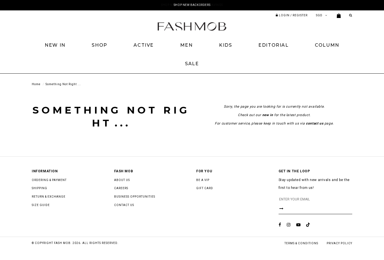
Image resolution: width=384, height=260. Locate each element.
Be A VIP (202, 180)
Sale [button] (192, 63)
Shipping (39, 188)
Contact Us (124, 205)
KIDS (225, 45)
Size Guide (41, 205)
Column (327, 45)
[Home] (192, 26)
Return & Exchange (48, 196)
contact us (314, 123)
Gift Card (204, 188)
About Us (122, 180)
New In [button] (55, 45)
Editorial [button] (273, 45)
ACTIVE (144, 45)
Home (36, 84)
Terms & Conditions (301, 243)
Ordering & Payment (49, 180)
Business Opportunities (134, 196)
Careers (121, 188)
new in (267, 115)
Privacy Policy (339, 243)
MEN (186, 45)
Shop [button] (99, 45)
